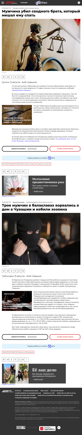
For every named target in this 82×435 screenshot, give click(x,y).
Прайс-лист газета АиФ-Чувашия (25, 395)
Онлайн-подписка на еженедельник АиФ (28, 393)
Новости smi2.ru (8, 196)
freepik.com (5, 266)
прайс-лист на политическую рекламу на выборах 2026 (55, 395)
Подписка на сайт (49, 393)
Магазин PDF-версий (56, 390)
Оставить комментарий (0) (65, 148)
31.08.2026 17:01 (6, 202)
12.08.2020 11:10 (6, 8)
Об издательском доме (30, 390)
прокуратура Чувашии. (21, 90)
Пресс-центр (44, 390)
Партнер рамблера (32, 427)
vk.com (4, 72)
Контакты (18, 390)
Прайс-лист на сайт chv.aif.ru (66, 393)
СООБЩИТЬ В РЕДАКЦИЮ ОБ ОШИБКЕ (26, 397)
